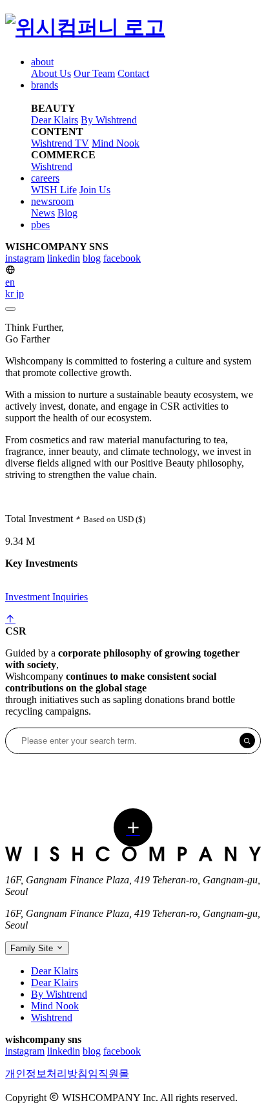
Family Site (33, 948)
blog (92, 258)
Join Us (94, 189)
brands (44, 84)
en (10, 282)
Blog (67, 212)
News (43, 212)
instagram (25, 258)
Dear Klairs (54, 119)
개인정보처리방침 (46, 1073)
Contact (133, 73)
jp (20, 293)
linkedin (63, 258)
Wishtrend (51, 166)
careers (45, 178)
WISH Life (54, 189)
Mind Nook (115, 143)
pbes (40, 224)
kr (10, 293)
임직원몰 (108, 1073)
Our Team (94, 73)
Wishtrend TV (60, 143)
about (42, 61)
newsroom (52, 201)
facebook (122, 258)
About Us (51, 73)
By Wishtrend (109, 119)
